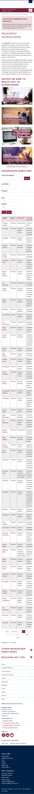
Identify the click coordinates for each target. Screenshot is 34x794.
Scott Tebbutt (5, 314)
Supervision (5, 681)
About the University (7, 758)
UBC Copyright (26, 789)
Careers (4, 763)
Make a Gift (5, 765)
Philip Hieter (5, 398)
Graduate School (5, 14)
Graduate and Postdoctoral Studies (17, 704)
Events (3, 762)
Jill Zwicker (5, 480)
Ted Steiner (5, 238)
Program (4, 191)
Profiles (18, 743)
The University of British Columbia (12, 3)
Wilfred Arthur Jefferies (4, 273)
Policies (4, 692)
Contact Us (5, 715)
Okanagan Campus (7, 775)
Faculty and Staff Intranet (10, 727)
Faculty (21, 218)
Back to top (5, 743)
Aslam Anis (5, 615)
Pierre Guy (5, 309)
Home (3, 664)
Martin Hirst (5, 459)
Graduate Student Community (11, 725)
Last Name (5, 184)
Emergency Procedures (7, 789)
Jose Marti (5, 228)
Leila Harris (5, 492)
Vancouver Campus (7, 773)
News (3, 760)
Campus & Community (7, 674)
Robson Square (6, 779)
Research (23, 743)
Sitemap (12, 743)
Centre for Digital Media (8, 781)
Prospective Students (13, 14)
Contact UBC (5, 756)
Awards (4, 678)
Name (5, 218)
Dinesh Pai (5, 622)
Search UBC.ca (6, 767)
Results (4, 204)
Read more (20, 28)
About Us (4, 695)
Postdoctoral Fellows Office (11, 723)
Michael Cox (5, 514)
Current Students (6, 671)
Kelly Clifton (5, 581)
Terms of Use (18, 789)
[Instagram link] (3, 735)
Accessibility (5, 791)
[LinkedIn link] (7, 735)
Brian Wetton (5, 527)
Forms (3, 688)
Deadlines (4, 685)
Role (3, 198)
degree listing (25, 70)
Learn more (10, 57)
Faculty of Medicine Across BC (10, 783)
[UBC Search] (30, 2)
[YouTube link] (12, 735)
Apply (3, 699)
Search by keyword (8, 175)
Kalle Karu (5, 509)
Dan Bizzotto (5, 366)
